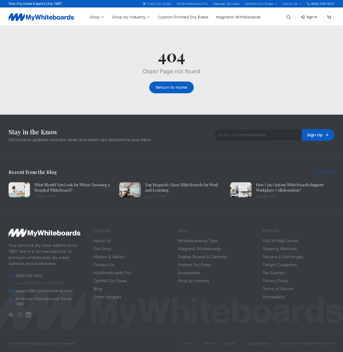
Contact (229, 343)
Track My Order (159, 4)
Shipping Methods (280, 248)
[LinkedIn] (28, 315)
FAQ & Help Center (281, 240)
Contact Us (103, 264)
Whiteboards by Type (198, 240)
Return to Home (171, 87)
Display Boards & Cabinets (202, 256)
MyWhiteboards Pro (192, 4)
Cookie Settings (257, 343)
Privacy (189, 343)
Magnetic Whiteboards (238, 17)
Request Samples (226, 4)
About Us (290, 4)
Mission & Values (108, 256)
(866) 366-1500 (322, 4)
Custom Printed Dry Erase (183, 17)
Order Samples (107, 297)
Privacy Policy (276, 280)
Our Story (102, 248)
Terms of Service (278, 289)
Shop (95, 17)
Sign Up (315, 135)
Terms (209, 343)
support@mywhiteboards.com (44, 290)
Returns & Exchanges (283, 256)
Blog (97, 289)
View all (323, 172)
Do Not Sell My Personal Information (306, 343)
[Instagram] (20, 315)
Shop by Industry (129, 17)
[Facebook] (11, 315)
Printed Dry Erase (194, 264)
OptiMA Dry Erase (259, 4)
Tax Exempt (274, 272)
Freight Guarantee (280, 264)
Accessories (189, 272)
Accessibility (274, 297)
